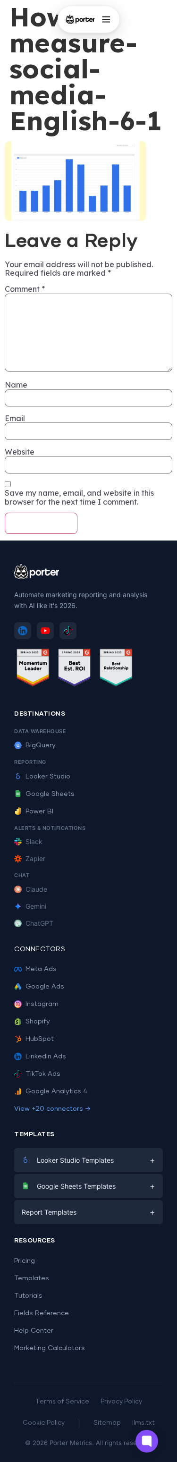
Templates (31, 1278)
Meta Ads (41, 969)
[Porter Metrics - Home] (79, 19)
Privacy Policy (121, 1402)
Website (19, 452)
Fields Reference (41, 1313)
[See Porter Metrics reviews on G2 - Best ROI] (74, 669)
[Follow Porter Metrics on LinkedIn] (22, 630)
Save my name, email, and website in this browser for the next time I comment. (79, 497)
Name (16, 384)
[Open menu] (106, 19)
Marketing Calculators (49, 1348)
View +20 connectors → (52, 1109)
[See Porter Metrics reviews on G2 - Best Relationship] (116, 669)
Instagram (42, 1004)
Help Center (33, 1330)
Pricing (24, 1261)
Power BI (39, 811)
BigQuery (40, 745)
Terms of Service (62, 1402)
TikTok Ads (42, 1074)
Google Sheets (50, 794)
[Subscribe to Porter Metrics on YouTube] (45, 630)
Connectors (39, 949)
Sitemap (107, 1423)
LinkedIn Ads (45, 1056)
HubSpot (39, 1039)
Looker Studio (47, 776)
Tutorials (28, 1296)
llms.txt (143, 1423)
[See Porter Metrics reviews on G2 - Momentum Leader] (33, 669)
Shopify (37, 1021)
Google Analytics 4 (56, 1091)
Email (15, 418)
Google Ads (44, 986)
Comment (25, 289)
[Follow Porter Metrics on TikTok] (67, 630)
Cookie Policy (44, 1423)
